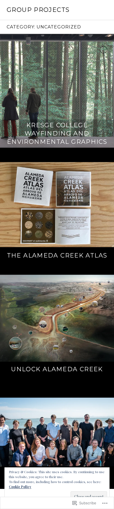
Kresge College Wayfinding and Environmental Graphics (57, 133)
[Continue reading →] (57, 91)
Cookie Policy (20, 486)
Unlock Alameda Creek (57, 369)
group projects (38, 10)
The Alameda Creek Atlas (57, 255)
